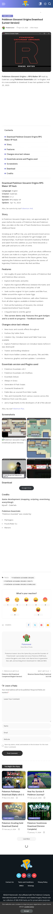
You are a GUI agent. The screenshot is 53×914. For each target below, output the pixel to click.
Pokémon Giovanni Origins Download (20, 584)
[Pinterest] (41, 625)
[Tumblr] (29, 875)
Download (11, 168)
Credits (10, 173)
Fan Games (7, 16)
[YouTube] (34, 875)
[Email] (47, 625)
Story (9, 144)
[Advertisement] (26, 108)
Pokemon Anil (27, 208)
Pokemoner (10, 28)
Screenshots (12, 163)
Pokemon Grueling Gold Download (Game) (12, 824)
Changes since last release (18, 154)
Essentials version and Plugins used (22, 159)
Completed (34, 818)
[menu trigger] (4, 4)
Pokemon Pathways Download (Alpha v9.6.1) (13, 793)
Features (11, 149)
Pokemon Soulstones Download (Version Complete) (37, 826)
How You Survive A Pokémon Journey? (35, 793)
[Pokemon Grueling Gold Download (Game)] (14, 811)
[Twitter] (35, 625)
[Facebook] (28, 625)
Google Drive (26, 488)
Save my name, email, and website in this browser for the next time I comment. (26, 745)
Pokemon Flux (18, 408)
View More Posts (26, 647)
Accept (26, 911)
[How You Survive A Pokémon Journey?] (39, 780)
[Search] (49, 4)
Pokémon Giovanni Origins (23, 578)
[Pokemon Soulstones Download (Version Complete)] (39, 811)
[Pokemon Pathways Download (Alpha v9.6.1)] (14, 780)
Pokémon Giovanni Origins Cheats (19, 581)
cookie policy (29, 907)
